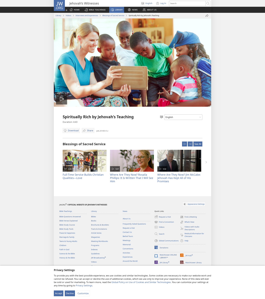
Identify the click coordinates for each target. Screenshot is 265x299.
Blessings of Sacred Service (113, 15)
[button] (95, 10)
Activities (126, 253)
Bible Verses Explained (68, 220)
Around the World (130, 261)
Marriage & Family (66, 237)
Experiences (127, 257)
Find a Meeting (188, 217)
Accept (58, 293)
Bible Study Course (67, 225)
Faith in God (64, 249)
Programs (95, 245)
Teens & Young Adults (68, 241)
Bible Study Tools (66, 229)
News (125, 211)
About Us (126, 218)
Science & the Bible (67, 253)
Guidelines (95, 253)
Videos (68, 15)
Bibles (93, 216)
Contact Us (127, 232)
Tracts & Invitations (99, 229)
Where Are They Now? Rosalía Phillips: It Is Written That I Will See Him (131, 178)
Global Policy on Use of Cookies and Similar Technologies (141, 282)
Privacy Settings (84, 285)
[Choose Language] (161, 117)
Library (58, 15)
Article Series (96, 233)
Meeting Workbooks (99, 241)
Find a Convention (164, 222)
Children (62, 245)
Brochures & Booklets (100, 225)
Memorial (127, 244)
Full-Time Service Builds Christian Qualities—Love (83, 176)
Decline (70, 293)
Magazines (95, 237)
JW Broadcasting (98, 257)
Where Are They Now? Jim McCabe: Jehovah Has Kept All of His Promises (179, 178)
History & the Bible (67, 257)
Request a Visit (129, 228)
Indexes (94, 249)
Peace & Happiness (67, 233)
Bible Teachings (65, 211)
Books (93, 220)
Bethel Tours (128, 236)
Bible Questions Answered (70, 216)
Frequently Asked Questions (134, 224)
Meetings (126, 240)
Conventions (128, 248)
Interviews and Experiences (87, 15)
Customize (83, 293)
